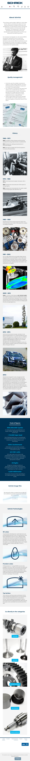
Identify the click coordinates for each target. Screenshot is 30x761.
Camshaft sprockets (15, 684)
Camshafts (15, 636)
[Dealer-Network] (14, 6)
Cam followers (15, 708)
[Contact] (18, 6)
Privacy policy (16, 495)
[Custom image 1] (24, 745)
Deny (12, 758)
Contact (8, 738)
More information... (15, 756)
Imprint (20, 738)
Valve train (15, 660)
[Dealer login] (25, 7)
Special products (15, 732)
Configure (17, 758)
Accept (15, 498)
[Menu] (1, 7)
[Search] (21, 7)
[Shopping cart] (28, 7)
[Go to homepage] (15, 2)
